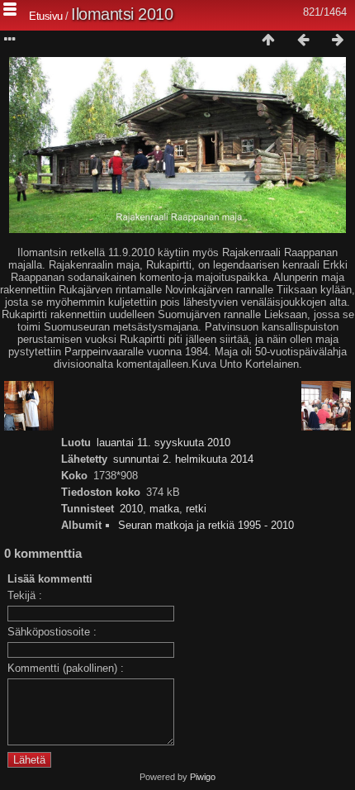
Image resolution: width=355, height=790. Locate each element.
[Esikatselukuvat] (268, 40)
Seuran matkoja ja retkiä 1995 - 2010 (206, 525)
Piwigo (202, 777)
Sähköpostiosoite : (52, 632)
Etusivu (46, 16)
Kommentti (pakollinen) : (65, 668)
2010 (131, 508)
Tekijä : (24, 595)
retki (196, 508)
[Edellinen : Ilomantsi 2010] (303, 40)
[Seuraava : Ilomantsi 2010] (337, 40)
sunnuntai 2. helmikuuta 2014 (183, 459)
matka (164, 508)
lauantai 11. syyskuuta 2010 (163, 442)
